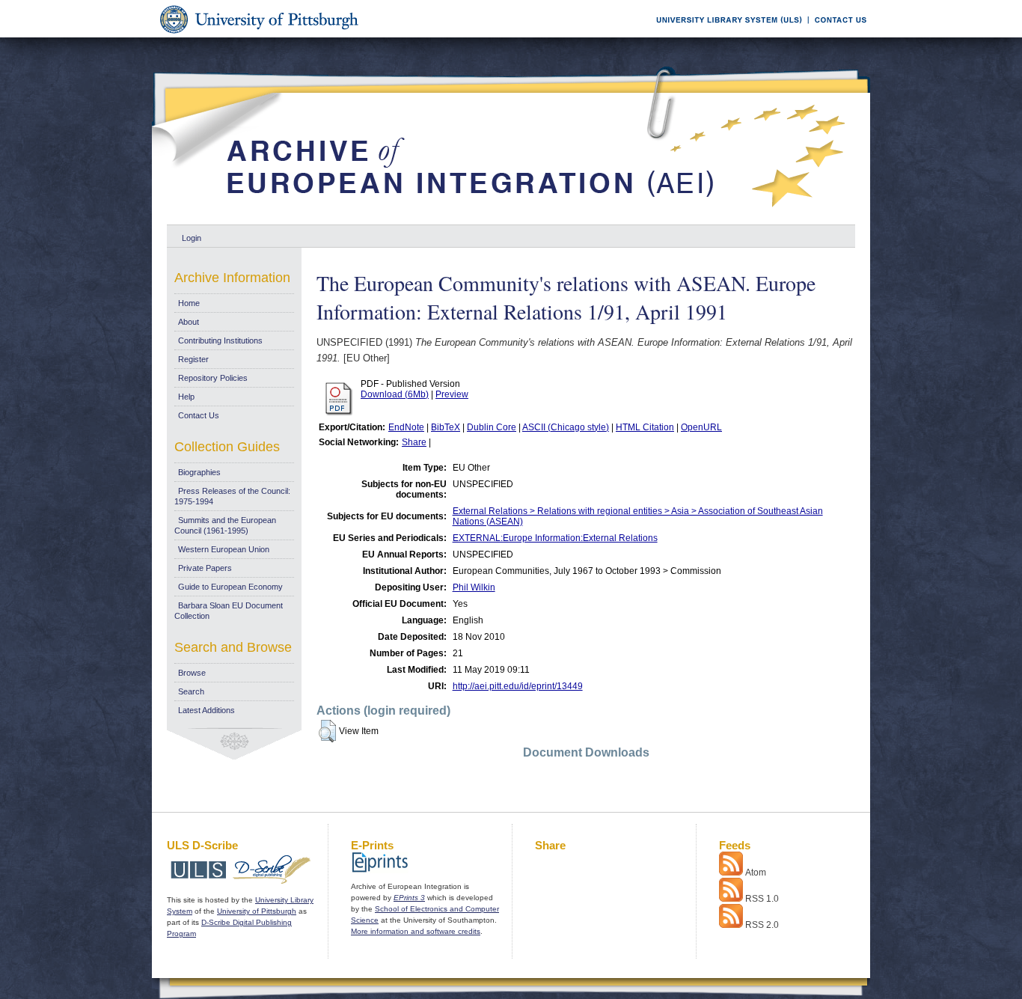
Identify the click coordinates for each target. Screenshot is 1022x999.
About (188, 321)
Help (186, 396)
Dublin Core (491, 427)
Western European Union (223, 549)
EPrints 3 (409, 897)
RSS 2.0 (762, 925)
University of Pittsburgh (256, 911)
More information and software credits (415, 931)
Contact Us (198, 415)
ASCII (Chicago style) (565, 427)
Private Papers (205, 567)
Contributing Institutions (220, 340)
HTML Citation (645, 427)
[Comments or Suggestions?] (837, 35)
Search (191, 691)
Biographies (199, 472)
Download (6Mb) (395, 394)
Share (414, 442)
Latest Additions (206, 710)
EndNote (406, 427)
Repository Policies (213, 377)
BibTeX (445, 427)
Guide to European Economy (230, 586)
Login (191, 237)
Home (189, 303)
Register (193, 359)
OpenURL (701, 427)
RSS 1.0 (762, 898)
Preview (451, 394)
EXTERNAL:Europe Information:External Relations (555, 538)
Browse (192, 672)
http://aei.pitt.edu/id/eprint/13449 (518, 686)
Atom (755, 872)
